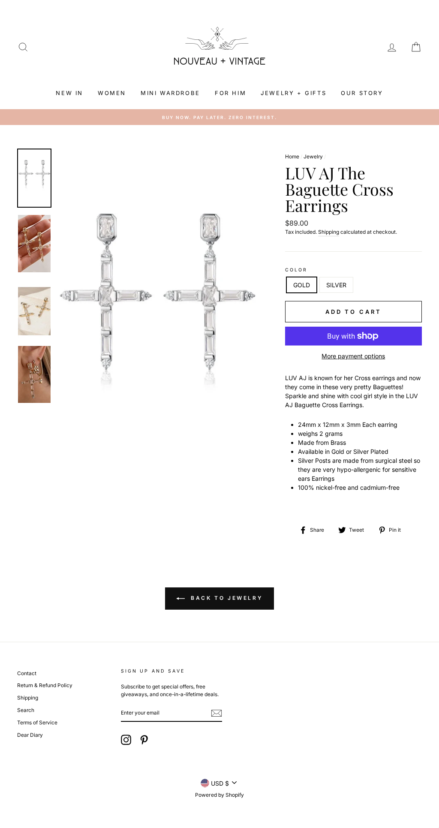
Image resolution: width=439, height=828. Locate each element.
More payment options (353, 356)
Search (25, 710)
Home (292, 156)
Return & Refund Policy (44, 685)
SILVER (336, 285)
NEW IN (69, 92)
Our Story (362, 92)
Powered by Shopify (219, 795)
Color (296, 270)
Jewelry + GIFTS (293, 92)
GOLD (301, 285)
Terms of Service (37, 722)
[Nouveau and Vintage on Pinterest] (144, 740)
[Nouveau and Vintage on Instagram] (126, 740)
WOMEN (112, 92)
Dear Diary (30, 735)
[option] (157, 323)
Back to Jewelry (225, 598)
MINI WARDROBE (170, 92)
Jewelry (313, 156)
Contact (26, 673)
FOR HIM (230, 92)
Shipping (328, 232)
